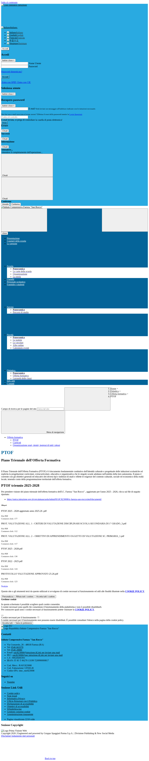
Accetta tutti (45, 596)
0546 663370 (17, 647)
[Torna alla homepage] (74, 207)
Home (113, 388)
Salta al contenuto (9, 2)
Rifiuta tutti (24, 596)
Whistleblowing (14, 709)
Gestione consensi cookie (18, 711)
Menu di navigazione (55, 432)
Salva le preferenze (24, 623)
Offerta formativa (118, 394)
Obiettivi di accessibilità (18, 706)
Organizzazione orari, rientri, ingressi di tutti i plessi (36, 445)
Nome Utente (35, 63)
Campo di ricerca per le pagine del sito (18, 409)
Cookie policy (13, 693)
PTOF (16, 440)
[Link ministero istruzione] (14, 5)
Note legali (12, 696)
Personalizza (7, 596)
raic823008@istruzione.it (37, 652)
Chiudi (5, 131)
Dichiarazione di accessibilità (20, 704)
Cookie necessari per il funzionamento (19, 617)
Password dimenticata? (11, 71)
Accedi (5, 49)
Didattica (114, 391)
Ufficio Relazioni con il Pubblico (22, 701)
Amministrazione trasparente (20, 714)
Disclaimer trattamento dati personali (18, 736)
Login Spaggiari (75, 114)
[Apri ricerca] (125, 220)
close (4, 233)
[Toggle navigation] (24, 220)
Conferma (15, 204)
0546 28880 (16, 650)
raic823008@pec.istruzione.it (38, 655)
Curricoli (17, 442)
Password (33, 66)
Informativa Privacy (16, 698)
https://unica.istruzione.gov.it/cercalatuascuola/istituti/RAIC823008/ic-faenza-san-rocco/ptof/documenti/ (54, 499)
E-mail (32, 108)
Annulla (5, 204)
